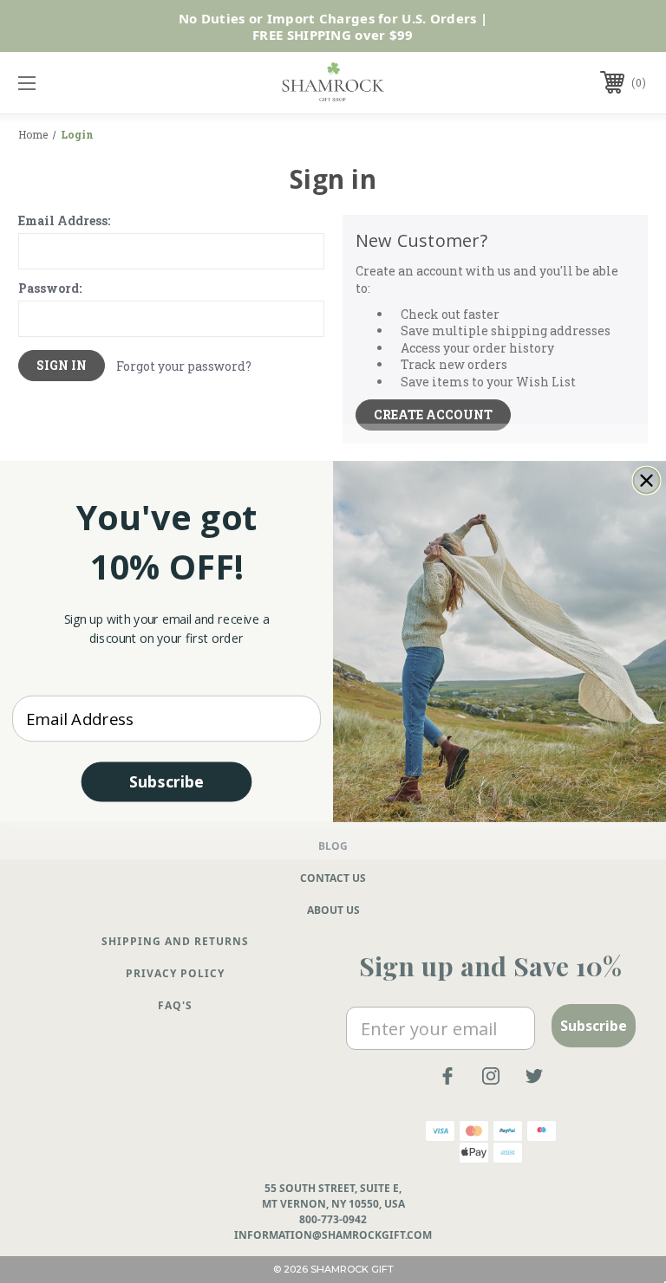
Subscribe (166, 781)
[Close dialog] (647, 481)
